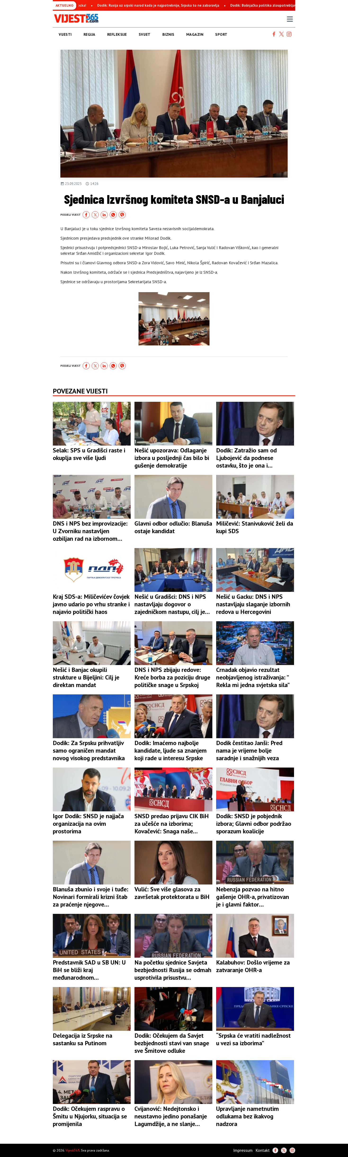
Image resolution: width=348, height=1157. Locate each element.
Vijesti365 (73, 1150)
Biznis (168, 34)
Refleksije (117, 34)
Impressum (243, 1150)
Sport (221, 34)
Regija (89, 34)
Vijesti (65, 34)
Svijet (145, 34)
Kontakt (262, 1150)
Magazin (195, 34)
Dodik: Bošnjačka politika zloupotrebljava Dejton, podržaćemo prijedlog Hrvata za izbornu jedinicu (225, 5)
